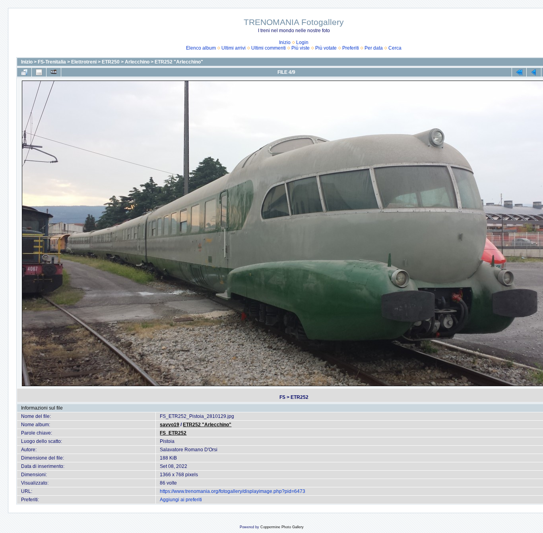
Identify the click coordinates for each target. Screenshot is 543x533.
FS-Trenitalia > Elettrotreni (67, 62)
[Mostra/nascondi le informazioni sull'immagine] (39, 72)
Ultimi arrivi (233, 48)
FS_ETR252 (173, 433)
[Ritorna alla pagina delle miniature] (24, 72)
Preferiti (350, 48)
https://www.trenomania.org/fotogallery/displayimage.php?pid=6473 (232, 491)
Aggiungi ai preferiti (181, 499)
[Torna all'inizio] (519, 72)
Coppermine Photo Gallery (282, 527)
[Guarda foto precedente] (534, 72)
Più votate (326, 48)
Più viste (300, 48)
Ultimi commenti (268, 48)
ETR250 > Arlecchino (125, 62)
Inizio (285, 42)
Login (302, 42)
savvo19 (169, 424)
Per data (374, 48)
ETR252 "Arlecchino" (179, 62)
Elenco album (201, 48)
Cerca (394, 48)
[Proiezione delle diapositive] (54, 72)
